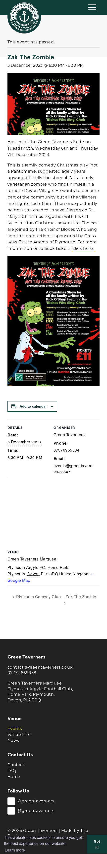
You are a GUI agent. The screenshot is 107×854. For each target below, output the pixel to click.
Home (13, 776)
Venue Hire (19, 734)
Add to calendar (33, 406)
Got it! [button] (97, 844)
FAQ (11, 770)
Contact (15, 764)
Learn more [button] (15, 850)
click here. (83, 248)
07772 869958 (21, 672)
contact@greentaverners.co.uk (40, 667)
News (13, 740)
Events (14, 728)
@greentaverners (35, 801)
